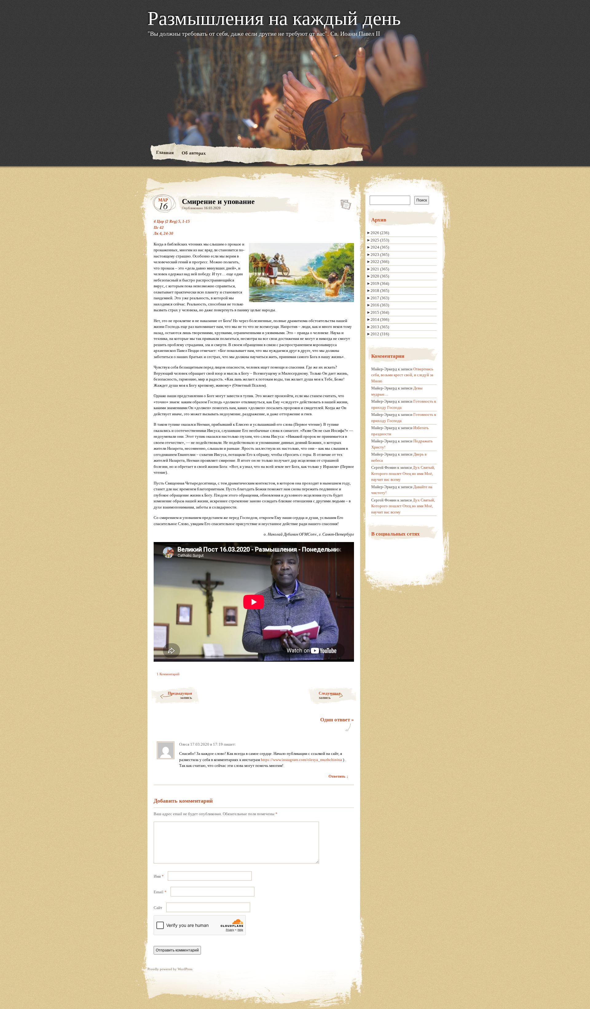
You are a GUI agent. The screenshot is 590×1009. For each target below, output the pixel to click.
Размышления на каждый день (274, 17)
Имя (159, 876)
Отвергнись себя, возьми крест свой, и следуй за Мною (402, 375)
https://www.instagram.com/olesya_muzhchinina (301, 759)
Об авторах (193, 152)
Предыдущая (180, 695)
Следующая (329, 695)
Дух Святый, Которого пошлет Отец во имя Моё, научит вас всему (403, 473)
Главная (164, 152)
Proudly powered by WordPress (170, 969)
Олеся (184, 744)
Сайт (158, 907)
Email (160, 892)
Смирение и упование (344, 203)
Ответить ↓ (338, 776)
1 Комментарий (168, 674)
